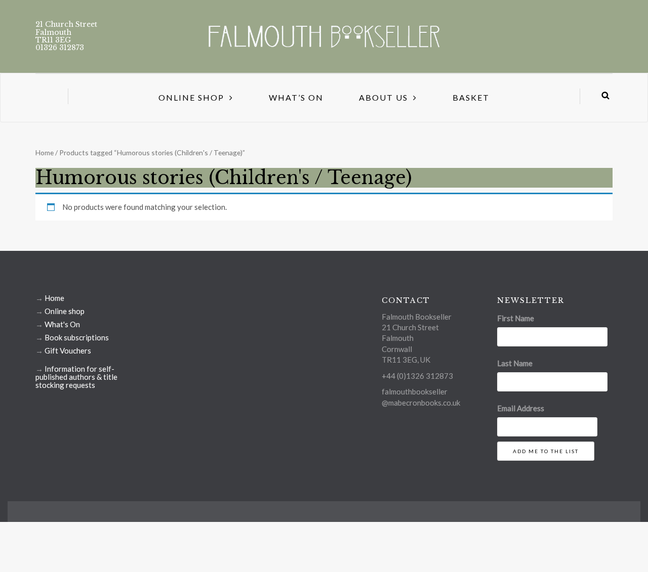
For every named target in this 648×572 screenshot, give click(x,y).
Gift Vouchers (68, 350)
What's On (62, 324)
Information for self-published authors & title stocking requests (76, 376)
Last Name (515, 363)
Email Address (520, 408)
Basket (471, 97)
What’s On (296, 97)
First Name (515, 318)
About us (383, 97)
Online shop (65, 311)
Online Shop (191, 97)
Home (44, 152)
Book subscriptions (77, 337)
